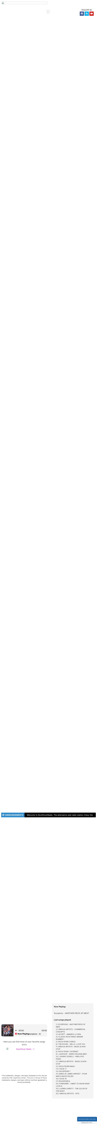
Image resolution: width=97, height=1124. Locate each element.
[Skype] (87, 14)
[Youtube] (91, 14)
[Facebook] (82, 14)
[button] (48, 12)
